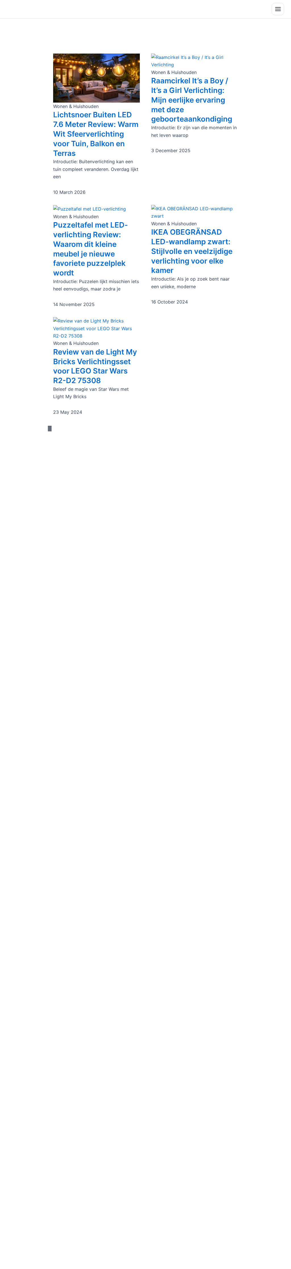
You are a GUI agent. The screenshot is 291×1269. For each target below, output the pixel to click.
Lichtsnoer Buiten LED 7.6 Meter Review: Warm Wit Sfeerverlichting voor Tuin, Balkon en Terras (95, 133)
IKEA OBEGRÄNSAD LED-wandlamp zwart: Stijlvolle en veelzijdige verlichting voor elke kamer (191, 251)
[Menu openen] (278, 9)
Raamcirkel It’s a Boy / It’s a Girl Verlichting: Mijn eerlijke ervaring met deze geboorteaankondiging (191, 99)
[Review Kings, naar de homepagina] (30, 9)
